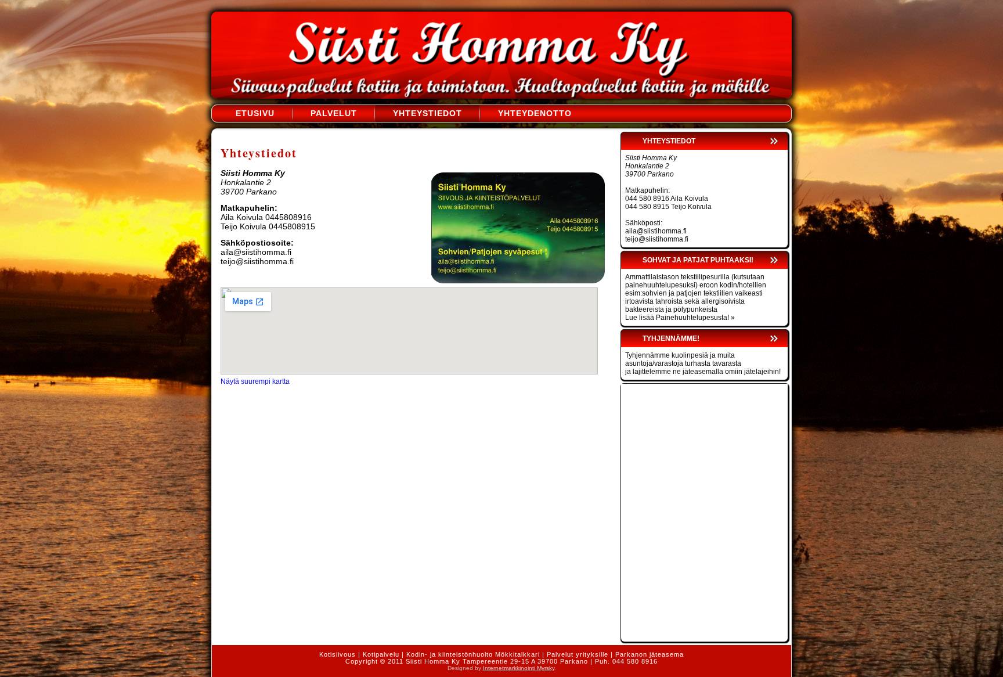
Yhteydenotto (535, 113)
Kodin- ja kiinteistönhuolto (449, 654)
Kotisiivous (337, 654)
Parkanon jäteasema (649, 654)
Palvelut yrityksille (577, 654)
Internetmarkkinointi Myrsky (518, 668)
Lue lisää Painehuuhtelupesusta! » (680, 318)
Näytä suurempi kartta (255, 381)
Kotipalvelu (381, 654)
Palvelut (334, 113)
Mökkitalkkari (517, 654)
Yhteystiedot (427, 113)
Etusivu (255, 113)
